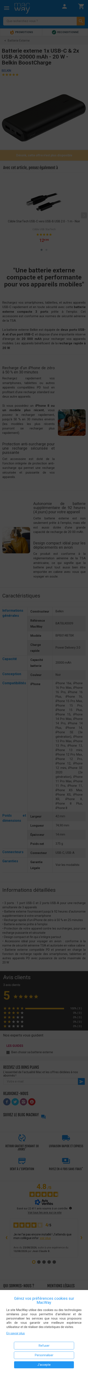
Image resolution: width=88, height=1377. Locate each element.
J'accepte (44, 1364)
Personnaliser (44, 1355)
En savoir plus (15, 1333)
